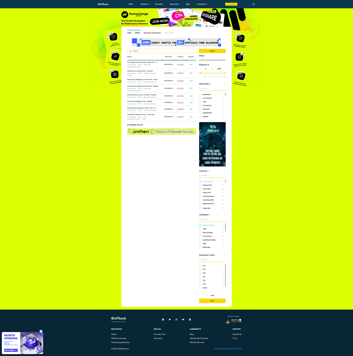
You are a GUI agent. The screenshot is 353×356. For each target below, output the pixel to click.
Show (212, 301)
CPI (213, 277)
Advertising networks (120, 342)
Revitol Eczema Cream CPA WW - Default (141, 95)
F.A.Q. (234, 338)
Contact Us (237, 334)
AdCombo (213, 109)
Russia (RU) (213, 189)
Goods (129, 75)
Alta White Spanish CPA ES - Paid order (141, 114)
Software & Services (152, 33)
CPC (213, 269)
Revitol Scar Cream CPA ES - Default (140, 71)
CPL (213, 280)
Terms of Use (236, 349)
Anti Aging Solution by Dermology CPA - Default (142, 62)
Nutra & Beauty (213, 232)
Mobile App (147, 64)
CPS (213, 284)
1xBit (213, 102)
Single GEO (206, 208)
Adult (145, 117)
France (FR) (213, 192)
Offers (130, 4)
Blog (187, 4)
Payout (191, 57)
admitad (213, 116)
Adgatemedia (213, 113)
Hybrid (213, 288)
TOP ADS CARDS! (231, 4)
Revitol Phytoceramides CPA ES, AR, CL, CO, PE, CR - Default (142, 108)
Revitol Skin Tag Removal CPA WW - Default (142, 86)
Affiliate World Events (199, 338)
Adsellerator (168, 64)
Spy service (174, 4)
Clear (212, 295)
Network (168, 57)
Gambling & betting (213, 240)
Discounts (159, 4)
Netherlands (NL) (213, 204)
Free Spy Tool (159, 334)
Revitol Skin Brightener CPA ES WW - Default (142, 79)
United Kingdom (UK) (213, 196)
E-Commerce (131, 64)
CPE (213, 273)
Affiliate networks (118, 338)
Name (129, 57)
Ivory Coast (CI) (213, 181)
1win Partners (213, 98)
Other (140, 64)
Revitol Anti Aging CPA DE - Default (139, 101)
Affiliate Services (197, 342)
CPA (213, 266)
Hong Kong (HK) (213, 200)
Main (129, 33)
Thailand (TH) (213, 185)
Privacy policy (222, 349)
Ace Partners (213, 105)
